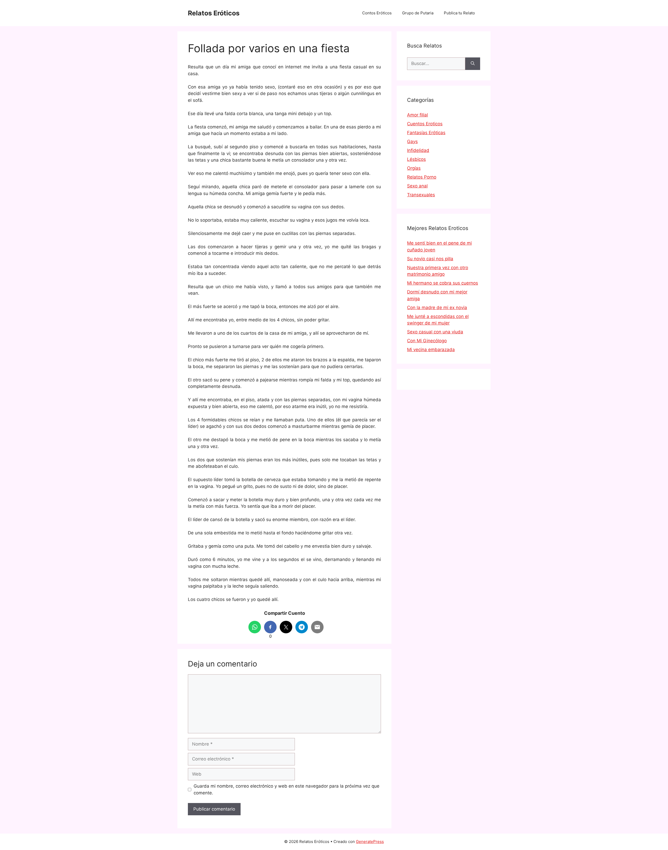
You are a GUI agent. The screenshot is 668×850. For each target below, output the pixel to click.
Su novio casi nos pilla (430, 258)
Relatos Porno (421, 177)
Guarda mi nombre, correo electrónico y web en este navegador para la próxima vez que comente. (286, 789)
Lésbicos (416, 159)
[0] (270, 627)
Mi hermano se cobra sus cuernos (442, 283)
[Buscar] (472, 63)
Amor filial (417, 114)
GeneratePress (370, 841)
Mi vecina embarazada (431, 349)
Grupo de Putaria (417, 12)
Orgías (414, 168)
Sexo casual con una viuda (435, 331)
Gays (412, 141)
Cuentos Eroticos (425, 123)
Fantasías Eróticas (426, 132)
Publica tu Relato (459, 12)
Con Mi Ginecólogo (427, 340)
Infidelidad (418, 150)
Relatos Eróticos (214, 13)
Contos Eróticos (377, 12)
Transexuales (421, 194)
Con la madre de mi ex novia (437, 307)
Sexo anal (417, 185)
